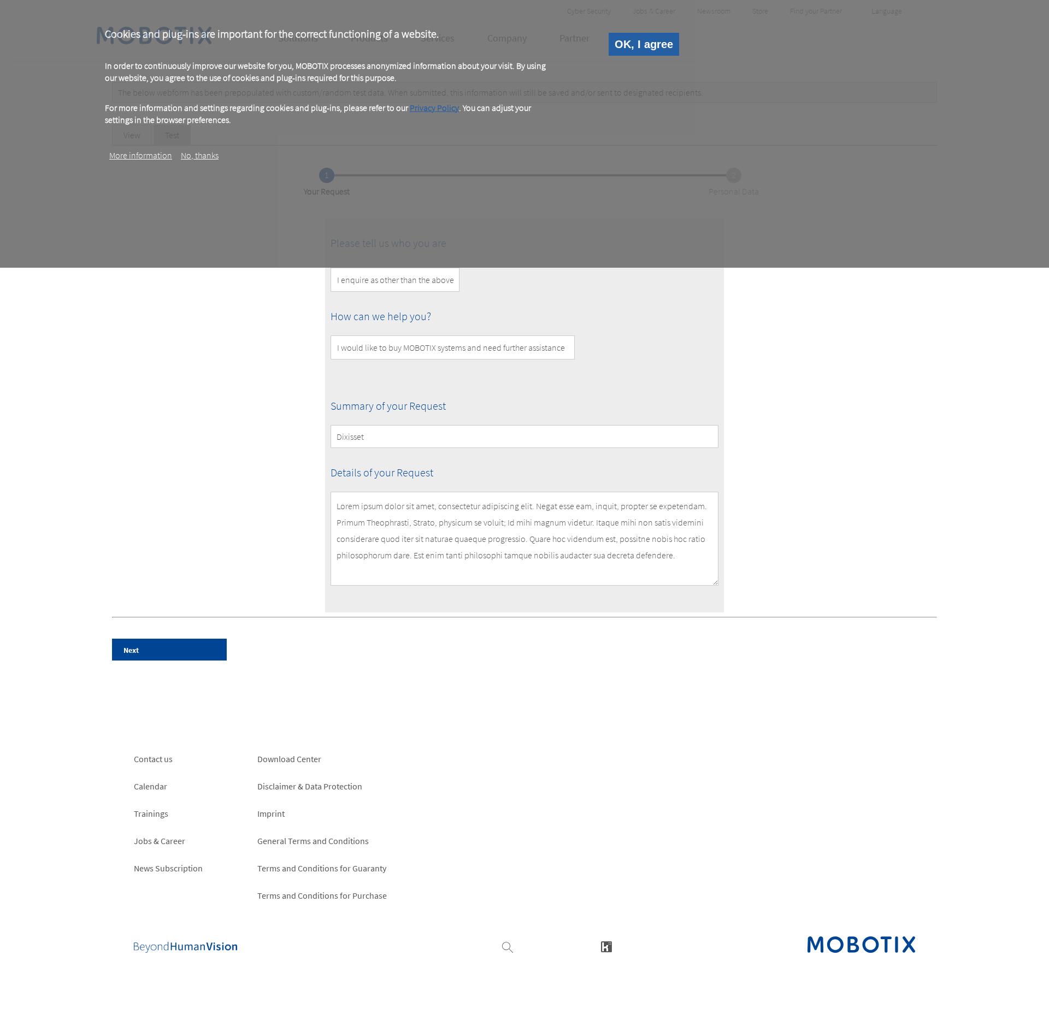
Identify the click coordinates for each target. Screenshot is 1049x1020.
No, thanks (200, 154)
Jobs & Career (159, 840)
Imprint (271, 813)
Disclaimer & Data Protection (309, 786)
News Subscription (168, 868)
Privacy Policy (434, 107)
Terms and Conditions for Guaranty (321, 868)
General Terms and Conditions (313, 840)
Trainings (151, 813)
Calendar (150, 786)
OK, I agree (644, 44)
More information (140, 154)
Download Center (289, 758)
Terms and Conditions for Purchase (322, 895)
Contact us (153, 758)
